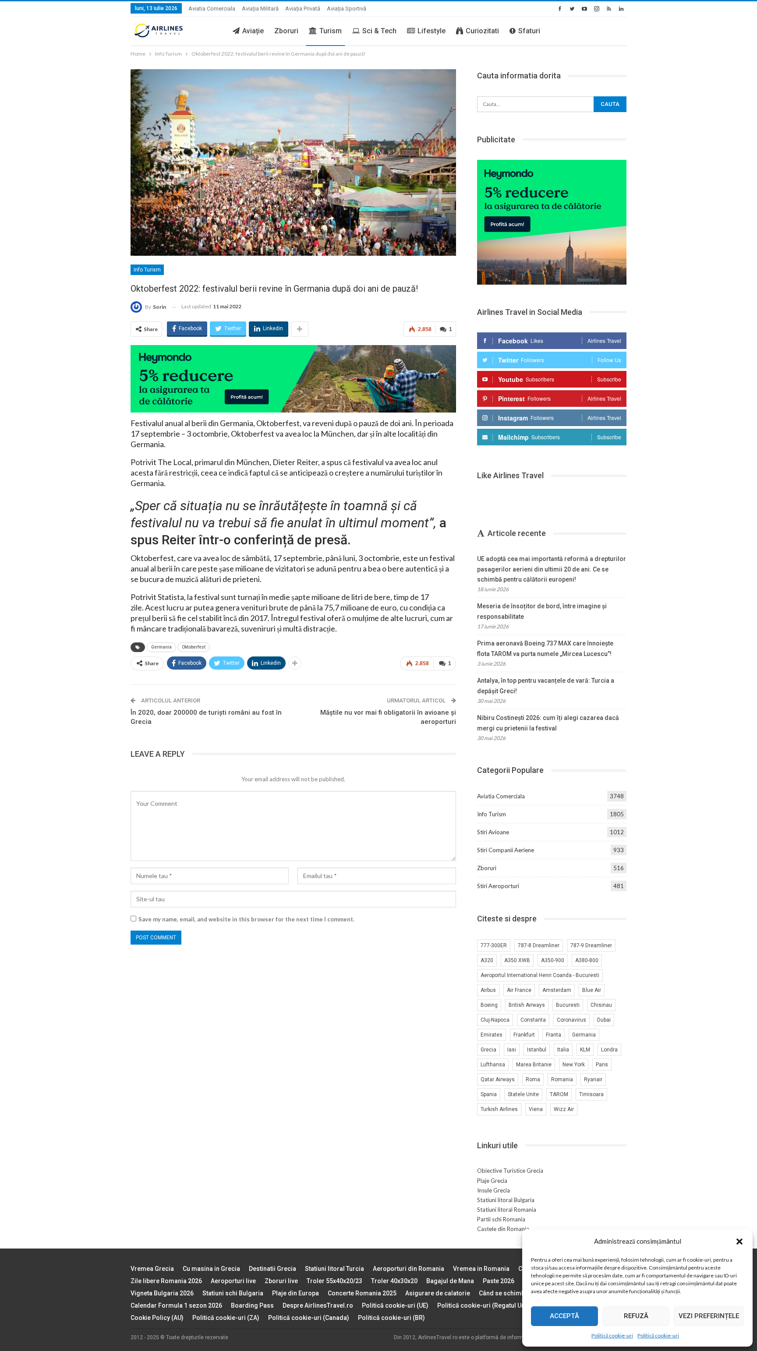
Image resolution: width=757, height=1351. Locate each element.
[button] (739, 1241)
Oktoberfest (193, 647)
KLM (585, 1050)
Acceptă (564, 1316)
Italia (563, 1050)
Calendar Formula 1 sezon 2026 (176, 1305)
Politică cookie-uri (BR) (391, 1317)
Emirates (491, 1035)
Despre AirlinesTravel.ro (318, 1305)
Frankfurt (524, 1035)
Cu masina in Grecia (211, 1268)
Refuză (636, 1316)
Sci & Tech (379, 31)
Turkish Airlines (499, 1109)
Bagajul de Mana (450, 1280)
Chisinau (601, 1005)
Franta (553, 1035)
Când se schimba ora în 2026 (520, 1293)
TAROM (559, 1094)
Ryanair (593, 1079)
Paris (602, 1065)
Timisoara (591, 1094)
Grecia (488, 1050)
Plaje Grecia (492, 1180)
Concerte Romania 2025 (362, 1293)
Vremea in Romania (481, 1268)
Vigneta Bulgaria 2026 (162, 1293)
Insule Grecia (493, 1190)
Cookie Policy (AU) (157, 1317)
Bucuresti (568, 1005)
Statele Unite (523, 1094)
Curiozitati (482, 31)
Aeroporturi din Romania (408, 1268)
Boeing (489, 1005)
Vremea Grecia (152, 1268)
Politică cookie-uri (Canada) (308, 1317)
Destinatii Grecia (272, 1268)
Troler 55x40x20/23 (334, 1280)
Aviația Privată (302, 8)
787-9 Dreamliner (591, 945)
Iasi (511, 1050)
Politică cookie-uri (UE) (395, 1305)
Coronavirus (571, 1020)
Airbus (488, 990)
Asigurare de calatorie (437, 1293)
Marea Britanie (534, 1065)
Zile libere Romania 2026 (166, 1280)
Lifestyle (431, 31)
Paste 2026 (498, 1280)
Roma (533, 1079)
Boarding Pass (252, 1305)
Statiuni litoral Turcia (334, 1268)
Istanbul (536, 1050)
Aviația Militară (260, 8)
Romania (562, 1079)
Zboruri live (281, 1280)
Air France (519, 990)
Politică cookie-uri (612, 1335)
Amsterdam (556, 990)
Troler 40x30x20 (394, 1280)
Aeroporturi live (233, 1280)
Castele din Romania (503, 1228)
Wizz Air (564, 1109)
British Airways (527, 1005)
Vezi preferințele (709, 1316)
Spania (489, 1094)
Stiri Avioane (493, 832)
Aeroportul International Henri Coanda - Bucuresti (540, 975)
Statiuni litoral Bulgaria (505, 1199)
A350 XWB (517, 960)
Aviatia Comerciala (211, 8)
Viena (536, 1109)
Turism (330, 31)
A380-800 (586, 960)
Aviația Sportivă (346, 8)
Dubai (604, 1020)
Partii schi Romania (501, 1219)
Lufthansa (493, 1065)
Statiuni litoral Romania (506, 1209)
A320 (487, 960)
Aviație (253, 31)
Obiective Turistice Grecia (510, 1170)
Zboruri (286, 31)
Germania (161, 647)
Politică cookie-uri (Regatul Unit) (484, 1305)
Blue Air (591, 990)
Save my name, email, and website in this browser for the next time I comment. (246, 919)
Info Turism (147, 270)
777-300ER (494, 945)
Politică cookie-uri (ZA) (225, 1317)
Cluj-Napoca (495, 1020)
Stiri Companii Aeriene (505, 850)
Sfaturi (529, 31)
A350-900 (552, 960)
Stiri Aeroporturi (498, 885)
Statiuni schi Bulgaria (232, 1293)
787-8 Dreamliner (538, 945)
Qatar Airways (498, 1079)
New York (573, 1065)
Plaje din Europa (295, 1293)
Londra (609, 1050)
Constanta (533, 1020)
